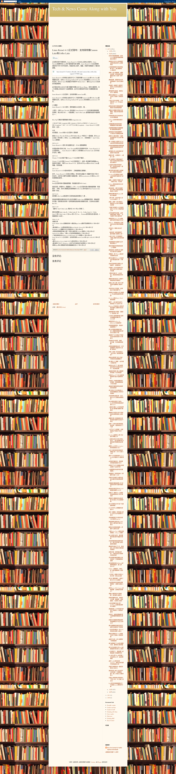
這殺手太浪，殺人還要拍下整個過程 (116, 640)
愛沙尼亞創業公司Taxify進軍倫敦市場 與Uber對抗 (116, 648)
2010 (108, 698)
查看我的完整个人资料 (111, 752)
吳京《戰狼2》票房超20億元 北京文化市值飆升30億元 (116, 513)
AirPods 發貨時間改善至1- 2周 (116, 120)
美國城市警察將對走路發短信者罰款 (116, 387)
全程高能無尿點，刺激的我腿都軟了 (116, 326)
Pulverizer (109, 716)
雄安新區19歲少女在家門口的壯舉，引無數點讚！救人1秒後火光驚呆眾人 (116, 673)
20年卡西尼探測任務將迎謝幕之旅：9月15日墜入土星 (116, 451)
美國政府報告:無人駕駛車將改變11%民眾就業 (116, 371)
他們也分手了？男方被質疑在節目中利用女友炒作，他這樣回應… (116, 367)
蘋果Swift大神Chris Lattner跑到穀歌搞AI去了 (116, 446)
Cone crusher (110, 714)
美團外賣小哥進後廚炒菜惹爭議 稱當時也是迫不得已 (116, 419)
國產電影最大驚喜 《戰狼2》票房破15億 (116, 312)
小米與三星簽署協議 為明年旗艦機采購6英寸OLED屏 (116, 317)
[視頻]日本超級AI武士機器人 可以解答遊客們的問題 (116, 294)
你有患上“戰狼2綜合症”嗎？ (115, 229)
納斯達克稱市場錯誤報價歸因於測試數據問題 (116, 106)
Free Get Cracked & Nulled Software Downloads (114, 748)
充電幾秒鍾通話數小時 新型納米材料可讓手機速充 (116, 484)
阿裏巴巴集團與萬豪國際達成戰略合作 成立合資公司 (116, 621)
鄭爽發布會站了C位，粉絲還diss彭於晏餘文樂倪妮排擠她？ (116, 547)
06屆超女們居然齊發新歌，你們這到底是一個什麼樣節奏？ (116, 166)
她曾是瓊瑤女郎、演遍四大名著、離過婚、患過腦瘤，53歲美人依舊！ (116, 599)
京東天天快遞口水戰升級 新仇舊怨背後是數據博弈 (116, 479)
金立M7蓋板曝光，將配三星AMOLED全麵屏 (116, 579)
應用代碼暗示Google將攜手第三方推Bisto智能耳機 (116, 96)
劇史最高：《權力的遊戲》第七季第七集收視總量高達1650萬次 (116, 189)
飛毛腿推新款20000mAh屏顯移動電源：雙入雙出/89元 (116, 564)
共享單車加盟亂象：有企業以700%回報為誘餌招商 (116, 397)
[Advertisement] (88, 29)
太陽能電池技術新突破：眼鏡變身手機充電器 (116, 124)
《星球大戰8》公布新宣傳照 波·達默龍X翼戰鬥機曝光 (116, 408)
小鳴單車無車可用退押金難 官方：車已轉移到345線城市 (116, 68)
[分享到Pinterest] (98, 250)
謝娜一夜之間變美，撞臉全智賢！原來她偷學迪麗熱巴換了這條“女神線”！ (116, 75)
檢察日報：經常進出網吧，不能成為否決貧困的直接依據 (116, 553)
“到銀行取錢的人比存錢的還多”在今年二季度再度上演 (116, 208)
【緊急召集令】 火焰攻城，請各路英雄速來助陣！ (116, 274)
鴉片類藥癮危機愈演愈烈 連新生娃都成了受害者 (116, 626)
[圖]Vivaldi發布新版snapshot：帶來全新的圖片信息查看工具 (116, 662)
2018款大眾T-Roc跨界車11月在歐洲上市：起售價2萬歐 (116, 657)
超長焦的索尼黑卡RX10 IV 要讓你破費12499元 (116, 489)
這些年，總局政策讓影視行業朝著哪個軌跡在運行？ (116, 616)
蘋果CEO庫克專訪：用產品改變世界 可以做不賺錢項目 (116, 137)
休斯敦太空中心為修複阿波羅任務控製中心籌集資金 (116, 63)
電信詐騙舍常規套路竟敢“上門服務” (116, 246)
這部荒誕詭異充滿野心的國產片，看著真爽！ (116, 264)
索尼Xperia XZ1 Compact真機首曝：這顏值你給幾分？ (116, 589)
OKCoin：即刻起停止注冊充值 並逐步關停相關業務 (116, 224)
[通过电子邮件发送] (91, 250)
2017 (108, 49)
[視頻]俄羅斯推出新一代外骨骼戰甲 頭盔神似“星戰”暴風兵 (116, 347)
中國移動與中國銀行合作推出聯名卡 (116, 242)
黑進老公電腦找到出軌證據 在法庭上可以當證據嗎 (116, 499)
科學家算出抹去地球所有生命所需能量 (116, 116)
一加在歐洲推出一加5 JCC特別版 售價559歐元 (116, 630)
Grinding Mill (110, 718)
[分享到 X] (94, 250)
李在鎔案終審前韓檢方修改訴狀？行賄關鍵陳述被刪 (116, 559)
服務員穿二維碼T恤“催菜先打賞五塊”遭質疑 (116, 250)
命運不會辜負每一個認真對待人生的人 (116, 667)
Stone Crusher (110, 720)
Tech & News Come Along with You (84, 9)
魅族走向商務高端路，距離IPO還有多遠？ (116, 528)
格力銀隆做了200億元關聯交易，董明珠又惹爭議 (116, 644)
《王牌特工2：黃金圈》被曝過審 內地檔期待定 (116, 652)
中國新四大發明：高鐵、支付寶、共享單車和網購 (116, 342)
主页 (76, 304)
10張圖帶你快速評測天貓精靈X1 (116, 470)
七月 (110, 692)
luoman (93, 762)
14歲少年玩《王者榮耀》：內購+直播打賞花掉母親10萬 (116, 237)
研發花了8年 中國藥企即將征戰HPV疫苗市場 (116, 466)
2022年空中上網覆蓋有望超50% (116, 508)
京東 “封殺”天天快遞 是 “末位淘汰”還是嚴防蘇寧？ (116, 353)
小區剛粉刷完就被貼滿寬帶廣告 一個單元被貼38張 (116, 584)
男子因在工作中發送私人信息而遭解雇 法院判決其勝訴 (116, 391)
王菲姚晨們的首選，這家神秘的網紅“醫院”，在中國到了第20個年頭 (116, 214)
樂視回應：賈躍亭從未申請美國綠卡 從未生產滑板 (116, 81)
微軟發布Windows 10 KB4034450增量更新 (115, 322)
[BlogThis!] (93, 250)
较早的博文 (96, 304)
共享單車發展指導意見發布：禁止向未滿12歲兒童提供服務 (116, 542)
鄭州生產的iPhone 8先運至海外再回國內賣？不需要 (116, 259)
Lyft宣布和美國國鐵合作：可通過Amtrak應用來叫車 (116, 684)
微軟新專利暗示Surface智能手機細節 (116, 194)
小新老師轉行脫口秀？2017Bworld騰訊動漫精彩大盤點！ (116, 604)
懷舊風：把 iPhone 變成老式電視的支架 (116, 254)
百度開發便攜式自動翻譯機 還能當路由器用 (116, 128)
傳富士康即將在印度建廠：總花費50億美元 (115, 594)
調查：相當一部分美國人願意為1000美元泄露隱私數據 (116, 203)
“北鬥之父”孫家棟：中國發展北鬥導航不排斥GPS (116, 430)
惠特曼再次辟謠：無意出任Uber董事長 (116, 91)
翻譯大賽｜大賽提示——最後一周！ (116, 156)
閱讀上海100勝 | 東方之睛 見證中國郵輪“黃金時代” (116, 284)
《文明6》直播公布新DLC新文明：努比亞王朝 (116, 575)
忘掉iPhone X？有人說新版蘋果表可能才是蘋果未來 (116, 376)
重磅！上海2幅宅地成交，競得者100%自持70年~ (116, 303)
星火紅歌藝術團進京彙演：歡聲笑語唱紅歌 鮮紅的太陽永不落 (116, 331)
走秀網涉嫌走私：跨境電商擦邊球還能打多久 (116, 462)
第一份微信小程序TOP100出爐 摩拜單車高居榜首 (116, 142)
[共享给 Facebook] (96, 250)
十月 (110, 51)
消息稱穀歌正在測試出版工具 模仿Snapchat (116, 518)
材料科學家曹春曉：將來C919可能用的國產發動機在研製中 (116, 57)
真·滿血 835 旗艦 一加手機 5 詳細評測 (116, 362)
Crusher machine (111, 707)
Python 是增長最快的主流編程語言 (116, 185)
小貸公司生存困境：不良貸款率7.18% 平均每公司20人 (116, 102)
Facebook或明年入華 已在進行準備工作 (116, 435)
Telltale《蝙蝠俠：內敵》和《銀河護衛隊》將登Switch (116, 570)
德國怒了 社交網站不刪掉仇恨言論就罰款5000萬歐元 (116, 336)
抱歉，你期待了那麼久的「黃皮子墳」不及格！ (116, 180)
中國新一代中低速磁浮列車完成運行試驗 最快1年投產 (116, 269)
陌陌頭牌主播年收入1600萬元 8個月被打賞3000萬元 (116, 523)
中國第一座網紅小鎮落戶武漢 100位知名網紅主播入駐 (116, 86)
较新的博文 (56, 304)
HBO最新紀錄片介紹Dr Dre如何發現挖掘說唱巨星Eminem (116, 403)
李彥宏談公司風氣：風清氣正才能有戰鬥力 (116, 289)
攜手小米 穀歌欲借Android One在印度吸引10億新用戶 (116, 457)
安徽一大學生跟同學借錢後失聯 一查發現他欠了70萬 (116, 425)
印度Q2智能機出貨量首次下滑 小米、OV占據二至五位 (116, 679)
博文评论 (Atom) (61, 307)
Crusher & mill (111, 709)
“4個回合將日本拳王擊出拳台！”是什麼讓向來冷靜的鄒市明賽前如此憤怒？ (116, 441)
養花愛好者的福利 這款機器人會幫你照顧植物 (116, 171)
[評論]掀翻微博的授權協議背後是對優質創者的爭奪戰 (116, 147)
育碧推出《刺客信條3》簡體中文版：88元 (116, 474)
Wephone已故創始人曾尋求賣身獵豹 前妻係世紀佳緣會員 (116, 307)
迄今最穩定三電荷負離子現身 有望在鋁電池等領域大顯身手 (116, 160)
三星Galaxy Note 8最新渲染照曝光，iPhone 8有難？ (116, 532)
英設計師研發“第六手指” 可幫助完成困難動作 (116, 358)
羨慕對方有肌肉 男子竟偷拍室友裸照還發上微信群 (116, 414)
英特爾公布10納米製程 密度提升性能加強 (116, 152)
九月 (110, 54)
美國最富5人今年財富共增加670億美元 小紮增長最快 (116, 610)
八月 (110, 689)
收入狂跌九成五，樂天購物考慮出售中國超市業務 (116, 536)
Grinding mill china (112, 712)
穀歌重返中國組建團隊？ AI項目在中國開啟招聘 (116, 132)
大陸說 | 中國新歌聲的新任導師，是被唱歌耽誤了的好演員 (116, 382)
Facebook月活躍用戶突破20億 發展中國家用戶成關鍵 (116, 176)
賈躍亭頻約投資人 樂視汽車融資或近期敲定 (116, 279)
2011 (108, 695)
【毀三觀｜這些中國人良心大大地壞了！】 (116, 198)
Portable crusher (111, 705)
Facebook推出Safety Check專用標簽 (116, 298)
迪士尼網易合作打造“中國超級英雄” (116, 504)
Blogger (100, 762)
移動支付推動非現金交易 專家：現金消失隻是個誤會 (116, 111)
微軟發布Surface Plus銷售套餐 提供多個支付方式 (116, 219)
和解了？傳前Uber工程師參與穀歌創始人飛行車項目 (116, 494)
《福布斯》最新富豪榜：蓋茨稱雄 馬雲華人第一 (116, 233)
